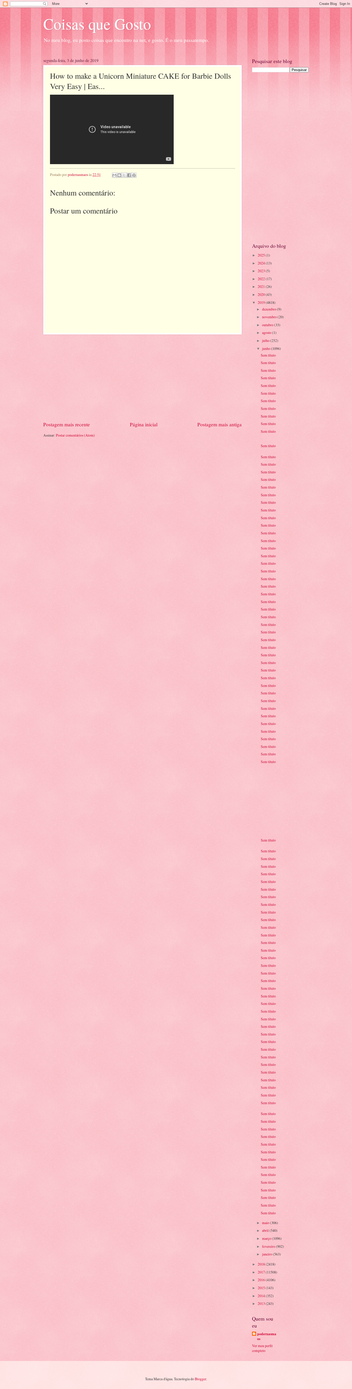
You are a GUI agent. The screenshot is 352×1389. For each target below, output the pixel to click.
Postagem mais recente (66, 424)
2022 (262, 278)
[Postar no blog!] (119, 175)
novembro (270, 316)
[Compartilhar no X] (124, 175)
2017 (262, 1272)
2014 (262, 1295)
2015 (262, 1287)
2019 (262, 302)
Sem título (268, 355)
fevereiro (269, 1246)
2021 (262, 286)
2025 (262, 255)
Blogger (200, 1378)
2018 (262, 1264)
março (267, 1238)
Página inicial (143, 424)
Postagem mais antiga (219, 424)
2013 (262, 1303)
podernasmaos (266, 1336)
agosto (267, 332)
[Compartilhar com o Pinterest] (134, 175)
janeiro (267, 1254)
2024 (262, 263)
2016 (262, 1279)
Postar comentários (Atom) (75, 435)
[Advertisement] (142, 378)
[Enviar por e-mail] (114, 175)
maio (266, 1222)
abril (266, 1230)
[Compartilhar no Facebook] (129, 175)
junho (266, 348)
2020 (262, 294)
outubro (268, 324)
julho (266, 340)
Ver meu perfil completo (262, 1348)
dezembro (269, 309)
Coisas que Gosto (97, 23)
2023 (262, 270)
